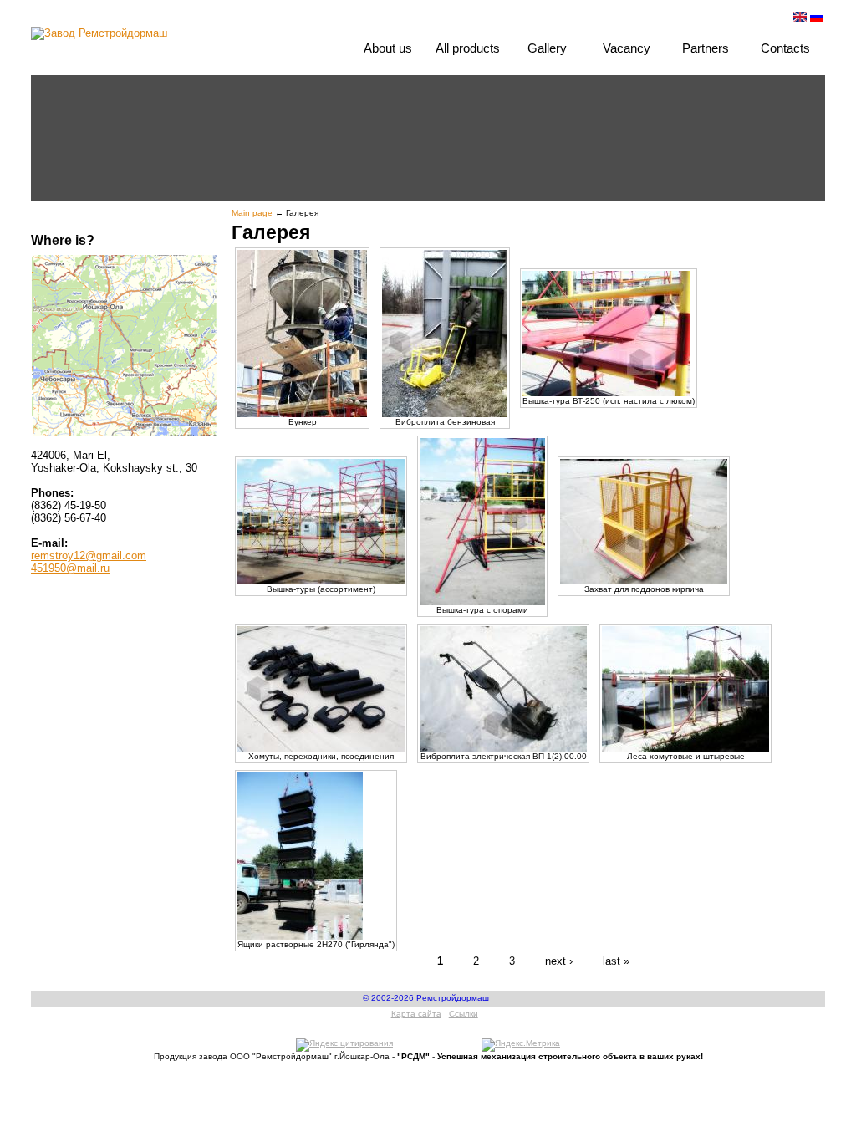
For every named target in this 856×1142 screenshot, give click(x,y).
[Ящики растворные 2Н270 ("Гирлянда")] (300, 936)
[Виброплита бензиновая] (444, 414)
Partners (705, 48)
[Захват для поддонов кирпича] (643, 581)
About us (388, 48)
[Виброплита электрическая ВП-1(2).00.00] (503, 748)
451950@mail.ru (70, 568)
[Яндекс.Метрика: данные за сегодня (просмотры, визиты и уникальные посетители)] (521, 1045)
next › (559, 961)
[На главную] (99, 33)
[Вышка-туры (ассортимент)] (321, 581)
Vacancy (626, 48)
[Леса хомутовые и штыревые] (685, 748)
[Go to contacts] (124, 342)
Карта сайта (416, 1013)
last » (616, 961)
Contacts (785, 48)
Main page (252, 212)
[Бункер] (302, 414)
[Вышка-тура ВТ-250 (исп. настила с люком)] (606, 393)
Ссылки (463, 1013)
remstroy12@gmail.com (88, 555)
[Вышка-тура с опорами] (482, 602)
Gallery (547, 48)
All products (468, 48)
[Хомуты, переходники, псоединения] (321, 748)
